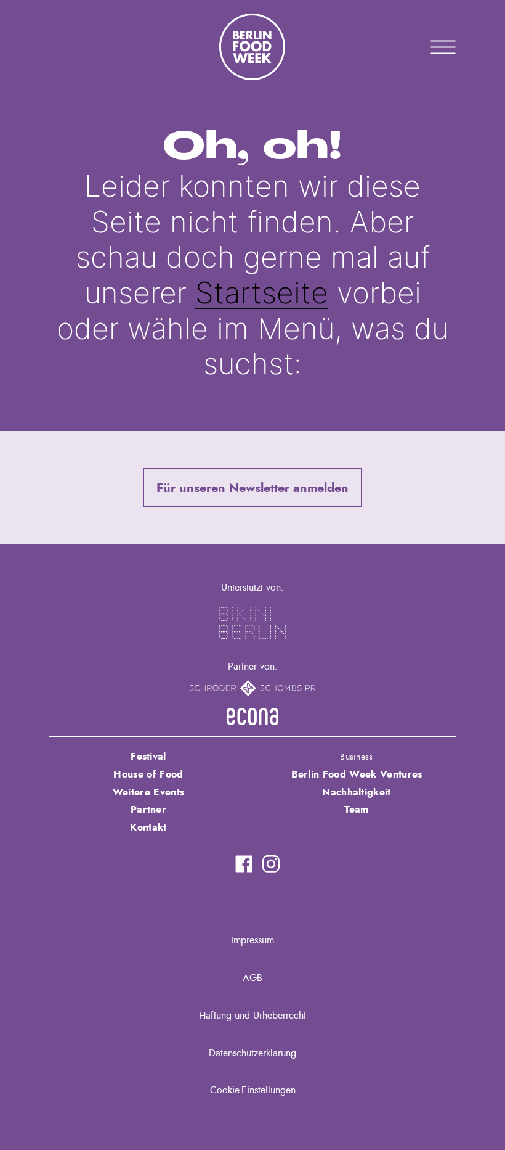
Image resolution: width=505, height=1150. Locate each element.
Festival (148, 757)
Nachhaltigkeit (356, 792)
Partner (148, 810)
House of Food (148, 774)
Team (356, 810)
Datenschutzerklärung (252, 1053)
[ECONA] (252, 717)
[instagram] (271, 864)
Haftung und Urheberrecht (252, 1016)
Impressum (252, 940)
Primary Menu (427, 47)
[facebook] (243, 864)
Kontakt (148, 827)
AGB (252, 978)
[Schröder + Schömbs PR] (253, 688)
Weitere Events (148, 792)
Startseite (261, 292)
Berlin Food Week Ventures (356, 774)
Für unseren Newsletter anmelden (252, 488)
